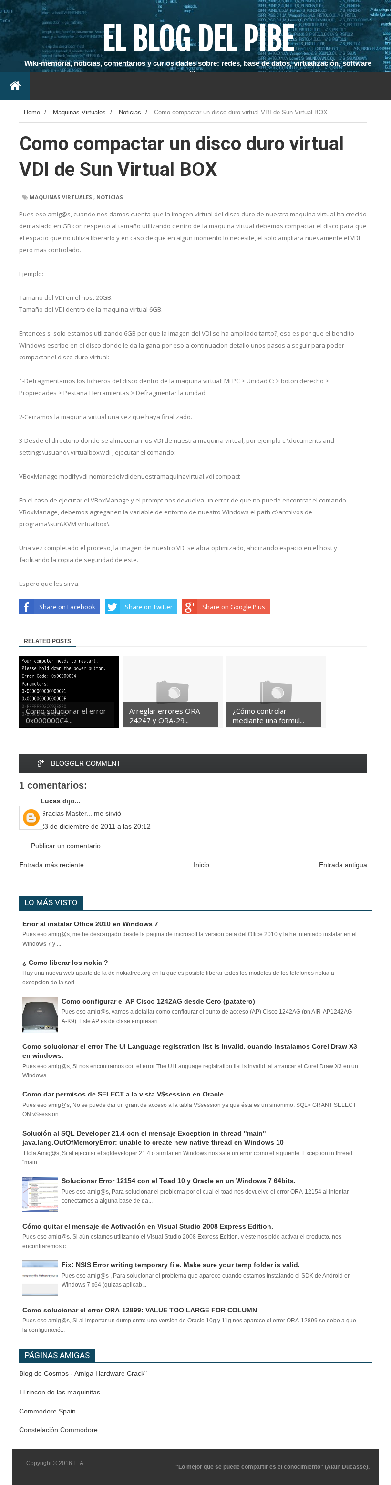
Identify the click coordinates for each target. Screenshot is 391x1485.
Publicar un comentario (66, 846)
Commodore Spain (47, 1411)
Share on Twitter (149, 607)
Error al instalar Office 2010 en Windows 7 (90, 924)
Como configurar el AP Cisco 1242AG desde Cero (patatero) (158, 1001)
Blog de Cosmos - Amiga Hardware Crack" (83, 1373)
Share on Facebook (67, 607)
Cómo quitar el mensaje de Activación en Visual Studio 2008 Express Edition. (147, 1226)
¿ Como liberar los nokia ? (65, 962)
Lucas (51, 801)
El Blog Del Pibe (198, 38)
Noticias (109, 197)
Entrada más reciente (51, 865)
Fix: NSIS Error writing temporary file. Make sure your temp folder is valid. (181, 1265)
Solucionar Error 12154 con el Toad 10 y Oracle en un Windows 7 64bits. (179, 1181)
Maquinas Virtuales (61, 197)
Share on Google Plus (233, 607)
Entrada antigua (343, 865)
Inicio (201, 865)
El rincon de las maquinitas (59, 1392)
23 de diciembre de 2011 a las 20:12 (96, 826)
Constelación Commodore (58, 1430)
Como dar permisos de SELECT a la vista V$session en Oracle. (124, 1094)
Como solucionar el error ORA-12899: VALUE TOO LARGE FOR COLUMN (139, 1310)
